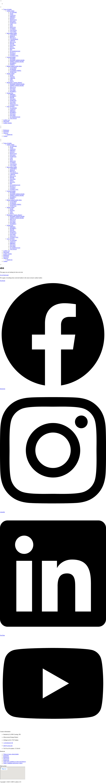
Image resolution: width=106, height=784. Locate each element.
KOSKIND (13, 69)
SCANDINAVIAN (15, 51)
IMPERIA (12, 17)
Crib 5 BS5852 (11, 106)
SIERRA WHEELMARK (17, 61)
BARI (11, 14)
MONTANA (13, 20)
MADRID (12, 58)
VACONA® (13, 30)
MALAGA (13, 42)
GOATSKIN (13, 67)
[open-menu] (0, 127)
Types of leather (7, 9)
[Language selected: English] (53, 2)
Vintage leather (10, 73)
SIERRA (12, 64)
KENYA (12, 18)
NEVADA (13, 21)
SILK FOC (13, 27)
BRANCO (13, 37)
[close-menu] (0, 139)
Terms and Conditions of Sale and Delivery (14, 761)
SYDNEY (12, 54)
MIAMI (12, 43)
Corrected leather (11, 57)
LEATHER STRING (15, 70)
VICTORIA (13, 31)
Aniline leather (10, 11)
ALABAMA (13, 12)
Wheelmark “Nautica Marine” (14, 82)
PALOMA (13, 45)
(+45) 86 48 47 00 (8, 743)
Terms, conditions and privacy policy (13, 763)
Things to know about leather (11, 754)
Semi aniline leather (12, 33)
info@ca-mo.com (7, 745)
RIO (11, 49)
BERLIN (12, 36)
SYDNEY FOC (14, 55)
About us (5, 133)
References (6, 130)
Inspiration (6, 131)
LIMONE (12, 40)
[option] (54, 3)
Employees (9, 134)
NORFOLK (13, 22)
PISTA (12, 46)
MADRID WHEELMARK (17, 60)
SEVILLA (13, 52)
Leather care (6, 120)
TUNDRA (13, 28)
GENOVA (13, 15)
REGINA (12, 48)
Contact (5, 136)
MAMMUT (13, 63)
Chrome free (10, 93)
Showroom (6, 121)
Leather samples (7, 123)
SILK (11, 25)
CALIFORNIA (14, 39)
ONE (11, 24)
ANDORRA (13, 34)
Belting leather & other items (14, 66)
